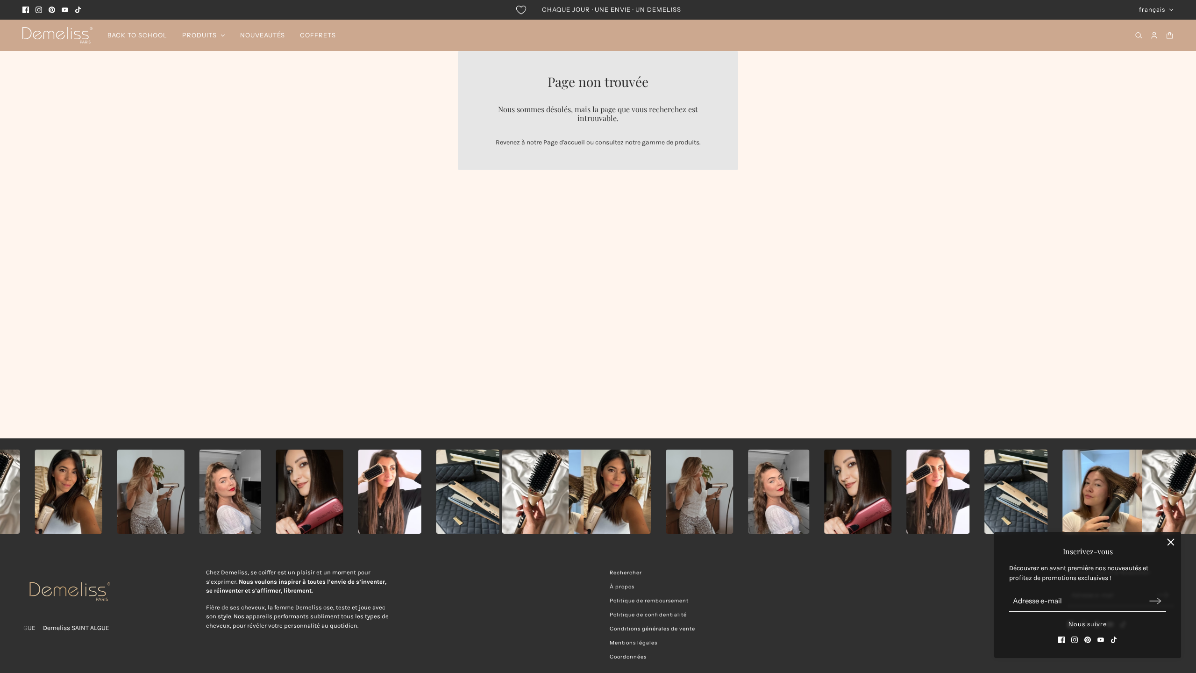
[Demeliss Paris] (57, 35)
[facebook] (26, 10)
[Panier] (1170, 35)
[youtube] (65, 10)
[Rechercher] (1139, 35)
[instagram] (39, 10)
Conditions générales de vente (652, 628)
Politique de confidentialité (648, 614)
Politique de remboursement (649, 600)
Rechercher (626, 572)
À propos (622, 586)
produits (687, 142)
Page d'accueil (564, 142)
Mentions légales (633, 642)
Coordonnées (628, 656)
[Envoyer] (1155, 601)
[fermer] (1170, 542)
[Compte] (1154, 35)
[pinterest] (52, 10)
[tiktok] (78, 10)
